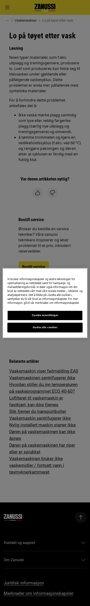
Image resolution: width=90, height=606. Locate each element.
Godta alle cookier (45, 327)
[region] (45, 303)
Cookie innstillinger (45, 315)
